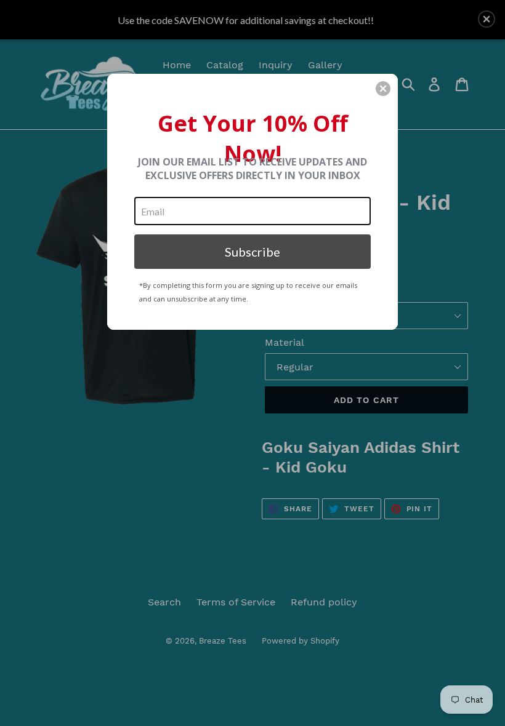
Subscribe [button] (252, 251)
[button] (383, 88)
